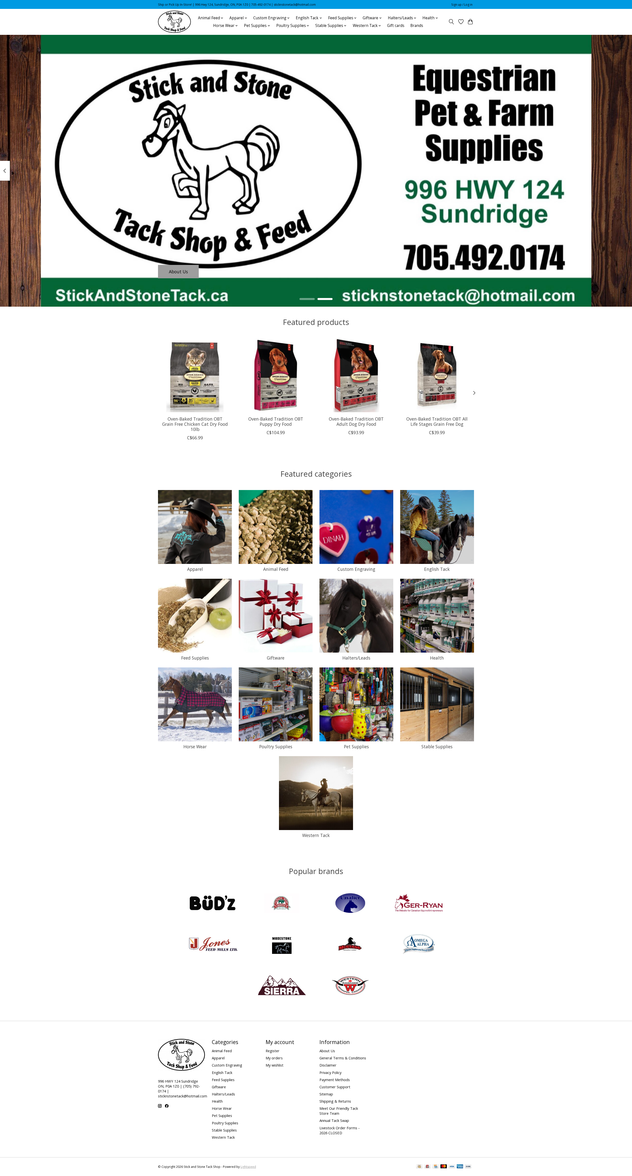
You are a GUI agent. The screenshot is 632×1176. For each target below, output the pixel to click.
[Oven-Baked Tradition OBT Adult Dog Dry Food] (356, 375)
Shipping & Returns (335, 1101)
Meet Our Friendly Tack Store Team (338, 1111)
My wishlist (274, 1065)
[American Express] (460, 1166)
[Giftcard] (427, 1166)
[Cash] (419, 1166)
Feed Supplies (195, 658)
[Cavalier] (350, 903)
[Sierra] (282, 986)
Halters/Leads (356, 658)
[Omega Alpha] (419, 945)
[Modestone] (282, 945)
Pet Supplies (356, 746)
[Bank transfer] (468, 1166)
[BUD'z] (213, 903)
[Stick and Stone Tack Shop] (174, 22)
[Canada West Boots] (282, 903)
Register (272, 1050)
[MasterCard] (443, 1166)
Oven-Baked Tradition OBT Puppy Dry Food (275, 421)
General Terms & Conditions (342, 1057)
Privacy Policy (330, 1072)
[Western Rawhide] (350, 986)
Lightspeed (248, 1167)
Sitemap (326, 1093)
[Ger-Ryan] (419, 903)
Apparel (195, 569)
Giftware (275, 658)
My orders (274, 1057)
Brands (416, 25)
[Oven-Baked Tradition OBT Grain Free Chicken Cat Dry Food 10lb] (195, 375)
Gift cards (395, 25)
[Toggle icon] (451, 21)
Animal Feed (275, 569)
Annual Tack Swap (334, 1120)
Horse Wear (195, 746)
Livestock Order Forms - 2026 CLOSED (339, 1130)
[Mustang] (350, 945)
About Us (178, 271)
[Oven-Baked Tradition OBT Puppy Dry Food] (276, 375)
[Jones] (213, 945)
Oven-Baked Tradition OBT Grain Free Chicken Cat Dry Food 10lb (195, 424)
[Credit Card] (436, 1166)
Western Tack (316, 835)
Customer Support (334, 1086)
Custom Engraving (356, 569)
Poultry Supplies (275, 746)
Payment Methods (334, 1079)
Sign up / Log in (462, 4)
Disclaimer (327, 1065)
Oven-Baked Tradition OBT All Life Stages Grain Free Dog (437, 421)
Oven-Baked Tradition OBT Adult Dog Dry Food (356, 421)
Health (437, 658)
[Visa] (452, 1166)
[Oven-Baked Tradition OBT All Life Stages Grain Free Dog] (437, 375)
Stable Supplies (437, 746)
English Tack (437, 569)
